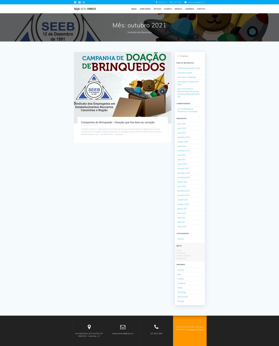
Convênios (189, 9)
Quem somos (182, 296)
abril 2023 (181, 159)
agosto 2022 (182, 182)
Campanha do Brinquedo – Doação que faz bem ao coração (118, 122)
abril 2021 (181, 222)
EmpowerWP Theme (196, 329)
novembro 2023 (183, 150)
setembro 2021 (183, 204)
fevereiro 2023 (183, 168)
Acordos (168, 9)
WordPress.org (181, 258)
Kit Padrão (193, 111)
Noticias (180, 239)
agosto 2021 (182, 208)
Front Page (181, 292)
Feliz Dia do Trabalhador (186, 77)
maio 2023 (181, 155)
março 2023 (182, 164)
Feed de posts (181, 253)
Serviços (178, 9)
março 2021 (182, 226)
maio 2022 (181, 186)
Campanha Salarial (184, 73)
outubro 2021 (182, 200)
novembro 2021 (183, 195)
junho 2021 (181, 213)
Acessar (179, 250)
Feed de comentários (183, 256)
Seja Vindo (85, 8)
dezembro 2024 (183, 137)
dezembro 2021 (183, 191)
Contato (201, 9)
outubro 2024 (182, 141)
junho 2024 (181, 146)
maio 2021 (181, 217)
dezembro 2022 (183, 173)
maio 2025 (181, 133)
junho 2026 (181, 128)
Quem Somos (145, 9)
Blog (179, 274)
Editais (179, 288)
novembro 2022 (183, 177)
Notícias (157, 9)
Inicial (134, 9)
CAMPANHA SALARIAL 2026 (188, 68)
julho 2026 (181, 124)
